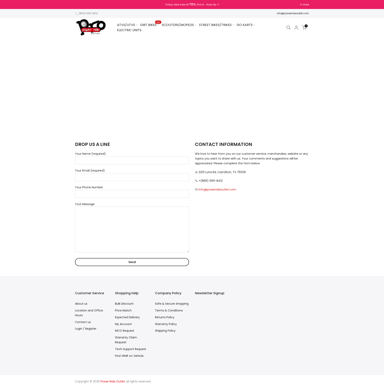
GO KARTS (245, 25)
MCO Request (124, 331)
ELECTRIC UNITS (129, 30)
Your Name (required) (90, 154)
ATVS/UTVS (126, 25)
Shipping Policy (165, 331)
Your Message (85, 204)
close (80, 4)
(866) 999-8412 (88, 13)
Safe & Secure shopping (172, 304)
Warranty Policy (166, 324)
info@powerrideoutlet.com (293, 13)
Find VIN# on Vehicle (129, 356)
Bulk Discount (124, 304)
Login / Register (85, 329)
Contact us (83, 322)
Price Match (123, 310)
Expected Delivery (127, 317)
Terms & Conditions (169, 310)
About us (81, 304)
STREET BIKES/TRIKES (215, 25)
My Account (123, 324)
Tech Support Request (130, 349)
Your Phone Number (89, 187)
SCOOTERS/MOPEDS (178, 25)
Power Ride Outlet (112, 381)
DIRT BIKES (150, 24)
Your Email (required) (90, 171)
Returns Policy (164, 317)
